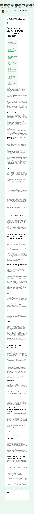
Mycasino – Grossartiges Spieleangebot (12, 77)
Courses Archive (14, 10)
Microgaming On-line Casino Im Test (12, 76)
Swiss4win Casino (10, 68)
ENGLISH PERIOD (8, 11)
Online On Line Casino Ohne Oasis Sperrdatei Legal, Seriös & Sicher (22, 496)
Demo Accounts (19, 10)
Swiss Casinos (9, 40)
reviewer (11, 497)
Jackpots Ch (9, 58)
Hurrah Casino (9, 55)
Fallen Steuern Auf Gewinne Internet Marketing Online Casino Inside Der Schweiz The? (12, 63)
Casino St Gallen (10, 78)
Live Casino (9, 82)
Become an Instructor (25, 10)
